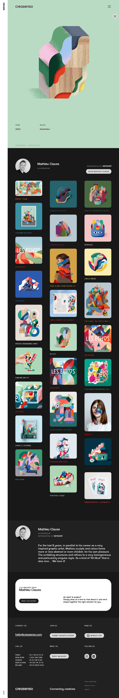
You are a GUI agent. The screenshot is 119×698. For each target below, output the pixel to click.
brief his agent (28, 601)
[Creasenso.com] (24, 7)
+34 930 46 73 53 (35, 662)
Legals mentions (90, 681)
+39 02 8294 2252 (35, 665)
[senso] (4, 6)
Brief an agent (59, 656)
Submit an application (63, 635)
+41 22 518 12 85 (35, 660)
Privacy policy (89, 685)
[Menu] (109, 6)
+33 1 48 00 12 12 (35, 655)
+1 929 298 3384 (35, 657)
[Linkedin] (93, 656)
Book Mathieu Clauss (98, 171)
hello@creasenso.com (28, 634)
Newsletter (96, 635)
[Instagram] (86, 656)
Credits (87, 689)
